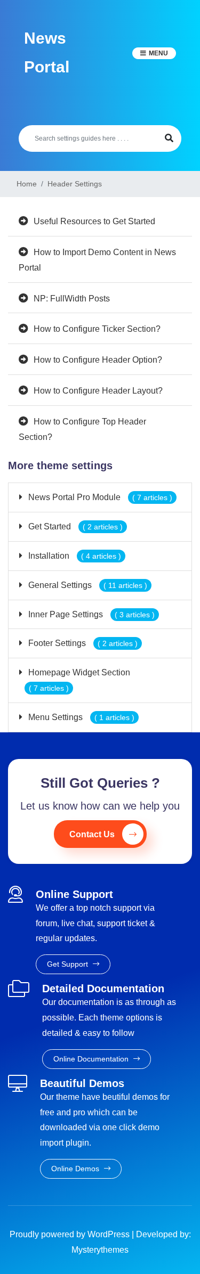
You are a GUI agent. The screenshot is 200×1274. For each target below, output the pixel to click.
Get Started (74, 526)
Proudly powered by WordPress (71, 1234)
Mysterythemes (100, 1249)
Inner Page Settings (90, 614)
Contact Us (92, 834)
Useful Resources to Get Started (94, 221)
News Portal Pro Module (99, 497)
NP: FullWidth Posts (72, 298)
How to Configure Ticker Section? (97, 328)
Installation (73, 555)
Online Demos (76, 1168)
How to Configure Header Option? (98, 359)
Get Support (68, 964)
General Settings (86, 585)
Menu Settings (80, 717)
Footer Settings (82, 643)
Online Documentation (92, 1059)
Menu (158, 53)
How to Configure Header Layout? (98, 390)
